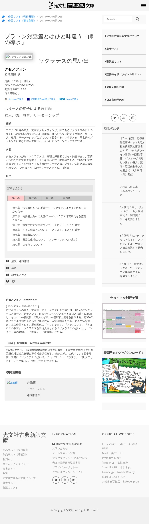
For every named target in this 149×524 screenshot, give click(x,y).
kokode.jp (108, 472)
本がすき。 (126, 467)
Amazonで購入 (16, 99)
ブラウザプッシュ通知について (70, 458)
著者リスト (112, 48)
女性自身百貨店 (111, 481)
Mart (105, 453)
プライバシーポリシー (65, 467)
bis (122, 453)
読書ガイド (9, 468)
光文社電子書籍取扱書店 (66, 462)
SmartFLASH (109, 467)
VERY (123, 443)
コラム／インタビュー (15, 464)
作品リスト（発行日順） (17, 449)
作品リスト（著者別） (15, 454)
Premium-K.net (111, 458)
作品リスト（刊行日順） (22, 16)
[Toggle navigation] (143, 5)
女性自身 (123, 462)
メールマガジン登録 (63, 453)
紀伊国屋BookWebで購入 (43, 99)
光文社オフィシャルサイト (67, 472)
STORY (133, 443)
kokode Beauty (126, 472)
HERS (105, 448)
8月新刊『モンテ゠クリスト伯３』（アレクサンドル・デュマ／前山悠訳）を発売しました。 (132, 243)
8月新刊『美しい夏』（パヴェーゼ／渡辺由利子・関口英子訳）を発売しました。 (132, 215)
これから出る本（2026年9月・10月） (130, 190)
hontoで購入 (72, 99)
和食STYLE (108, 462)
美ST (114, 453)
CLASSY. (111, 443)
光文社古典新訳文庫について (123, 36)
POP (5, 473)
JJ (103, 443)
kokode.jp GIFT (132, 481)
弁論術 (31, 382)
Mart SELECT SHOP (113, 476)
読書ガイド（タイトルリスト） (124, 74)
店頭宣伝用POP (115, 99)
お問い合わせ (60, 448)
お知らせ (8, 459)
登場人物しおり (115, 87)
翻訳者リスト (114, 61)
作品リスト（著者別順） (22, 20)
